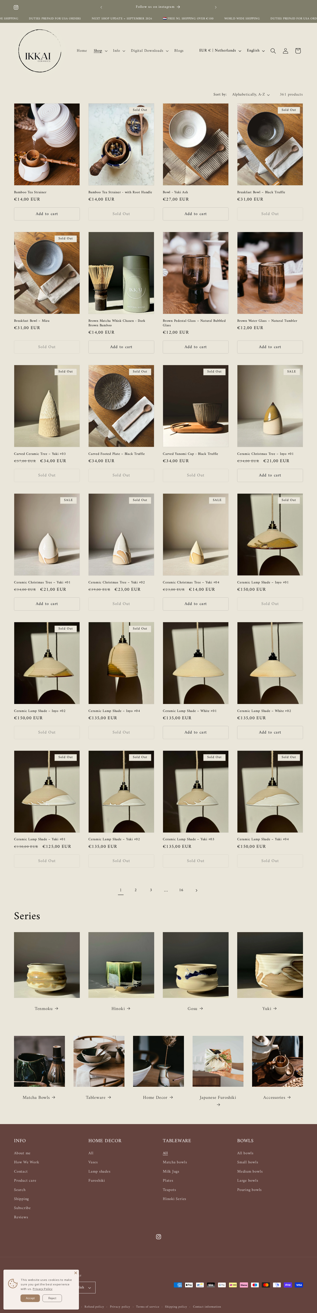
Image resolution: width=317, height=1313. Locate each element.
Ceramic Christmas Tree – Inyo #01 (265, 454)
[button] (100, 51)
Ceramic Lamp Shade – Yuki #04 (263, 839)
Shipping (21, 1199)
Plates (168, 1180)
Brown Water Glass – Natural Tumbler (267, 321)
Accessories (274, 1098)
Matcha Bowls (36, 1098)
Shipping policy (176, 1307)
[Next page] (196, 890)
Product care (25, 1180)
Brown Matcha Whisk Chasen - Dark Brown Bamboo (116, 323)
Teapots (169, 1190)
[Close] (76, 1273)
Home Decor (155, 1098)
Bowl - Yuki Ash (175, 192)
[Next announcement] (216, 7)
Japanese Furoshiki (218, 1098)
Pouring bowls (249, 1190)
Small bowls (247, 1162)
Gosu (192, 1009)
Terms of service (147, 1307)
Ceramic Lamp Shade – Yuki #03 (189, 839)
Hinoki (118, 1009)
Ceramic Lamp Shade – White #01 (190, 711)
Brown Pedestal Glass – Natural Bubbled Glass (194, 323)
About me (22, 1153)
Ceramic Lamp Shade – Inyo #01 (263, 582)
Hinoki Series (174, 1199)
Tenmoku (44, 1009)
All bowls (245, 1153)
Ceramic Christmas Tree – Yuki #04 (191, 582)
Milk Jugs (171, 1171)
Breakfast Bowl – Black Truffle (261, 192)
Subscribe (22, 1208)
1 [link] (120, 890)
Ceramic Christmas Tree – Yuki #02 (116, 582)
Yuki (266, 1009)
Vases (93, 1162)
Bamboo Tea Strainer (30, 192)
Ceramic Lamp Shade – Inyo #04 (114, 711)
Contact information (207, 1307)
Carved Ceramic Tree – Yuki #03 (40, 454)
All (90, 1153)
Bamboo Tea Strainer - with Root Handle (120, 192)
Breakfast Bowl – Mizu (32, 321)
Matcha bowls (175, 1162)
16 (181, 890)
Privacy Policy (43, 1289)
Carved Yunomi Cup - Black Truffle (190, 454)
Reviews (21, 1217)
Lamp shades (99, 1171)
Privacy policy (120, 1307)
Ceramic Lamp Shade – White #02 (264, 711)
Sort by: (220, 94)
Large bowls (247, 1180)
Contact (21, 1171)
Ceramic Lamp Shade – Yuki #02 (114, 839)
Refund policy (94, 1307)
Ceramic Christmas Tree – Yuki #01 (42, 582)
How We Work (26, 1162)
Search (20, 1190)
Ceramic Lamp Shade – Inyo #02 (40, 711)
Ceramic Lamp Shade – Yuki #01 (40, 839)
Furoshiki (96, 1180)
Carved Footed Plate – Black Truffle (116, 454)
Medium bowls (250, 1171)
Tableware (96, 1098)
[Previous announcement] (101, 7)
